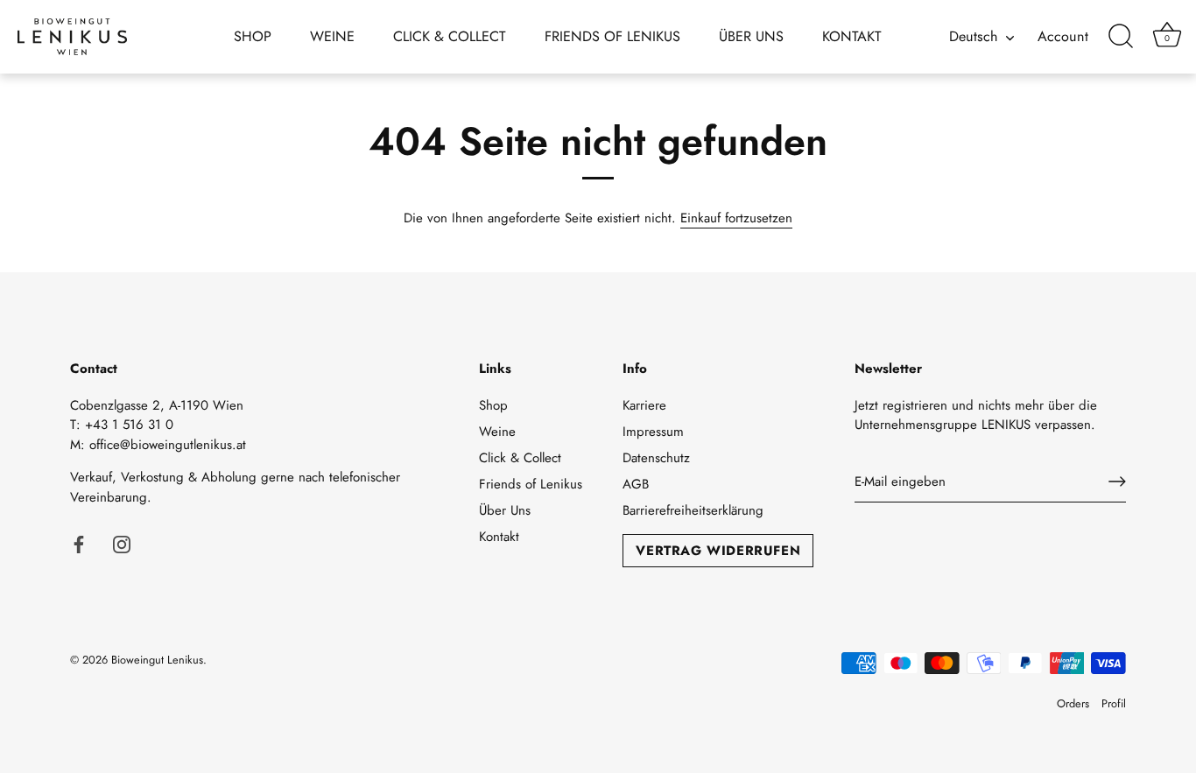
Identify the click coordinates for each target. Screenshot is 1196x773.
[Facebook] (79, 542)
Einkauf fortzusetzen (736, 218)
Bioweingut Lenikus (157, 659)
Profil (1113, 703)
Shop (252, 36)
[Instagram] (121, 542)
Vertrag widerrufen (718, 550)
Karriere (644, 405)
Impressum (653, 431)
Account (1063, 36)
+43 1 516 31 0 (129, 424)
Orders (1073, 703)
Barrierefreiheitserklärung (693, 510)
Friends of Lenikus (612, 36)
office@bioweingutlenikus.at (167, 444)
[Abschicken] (1117, 481)
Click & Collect (449, 36)
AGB (636, 484)
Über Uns (751, 36)
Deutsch (973, 37)
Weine (332, 36)
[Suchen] (1120, 37)
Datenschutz (656, 457)
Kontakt (852, 36)
